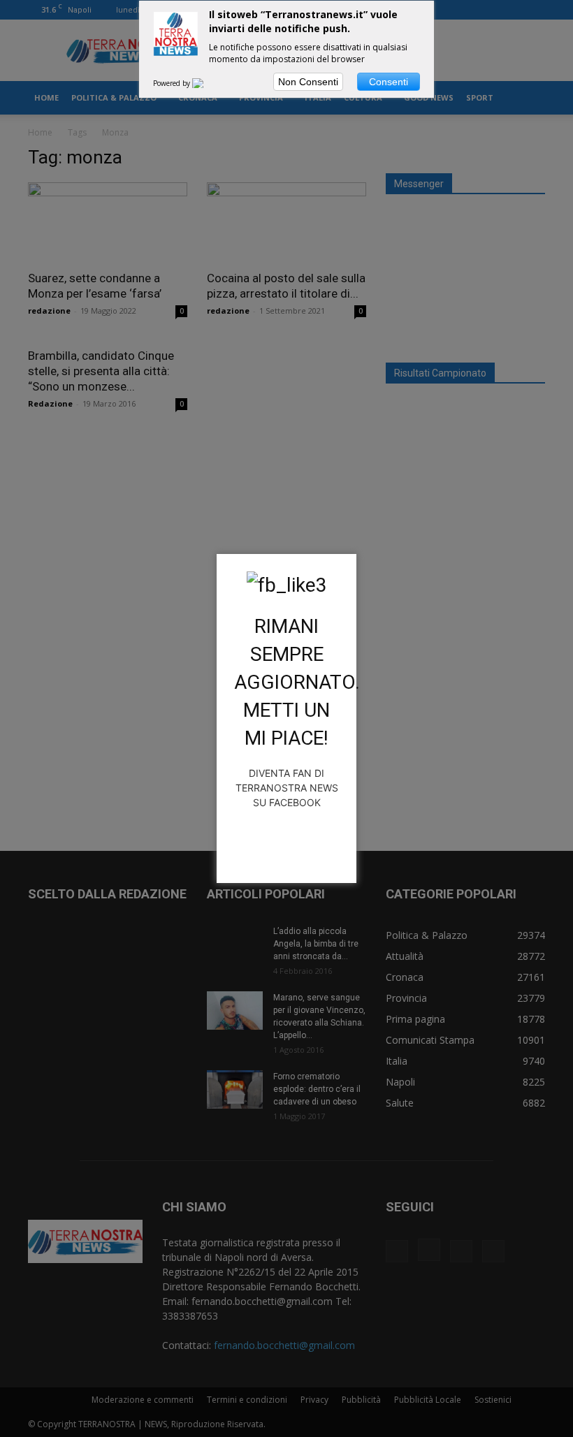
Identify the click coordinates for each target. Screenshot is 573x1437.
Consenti (388, 81)
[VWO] (206, 83)
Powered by (172, 83)
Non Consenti (308, 81)
